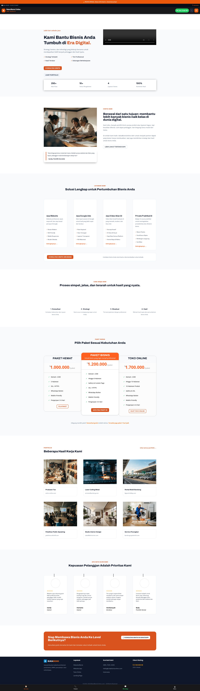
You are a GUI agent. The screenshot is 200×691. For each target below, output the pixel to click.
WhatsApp (125, 687)
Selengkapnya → (52, 244)
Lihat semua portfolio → (148, 448)
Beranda (26, 687)
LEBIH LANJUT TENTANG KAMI (115, 147)
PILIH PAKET (62, 406)
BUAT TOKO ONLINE (138, 411)
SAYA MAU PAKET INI (100, 410)
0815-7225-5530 (109, 665)
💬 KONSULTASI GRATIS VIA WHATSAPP (136, 637)
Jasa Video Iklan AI (114, 216)
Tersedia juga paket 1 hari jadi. (118, 423)
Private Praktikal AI (143, 216)
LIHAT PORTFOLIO (51, 75)
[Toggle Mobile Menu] (196, 10)
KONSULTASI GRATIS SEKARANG (60, 257)
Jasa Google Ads (83, 216)
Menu (174, 688)
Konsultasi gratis (92, 423)
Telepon (76, 687)
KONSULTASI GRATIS (52, 68)
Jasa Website (52, 216)
